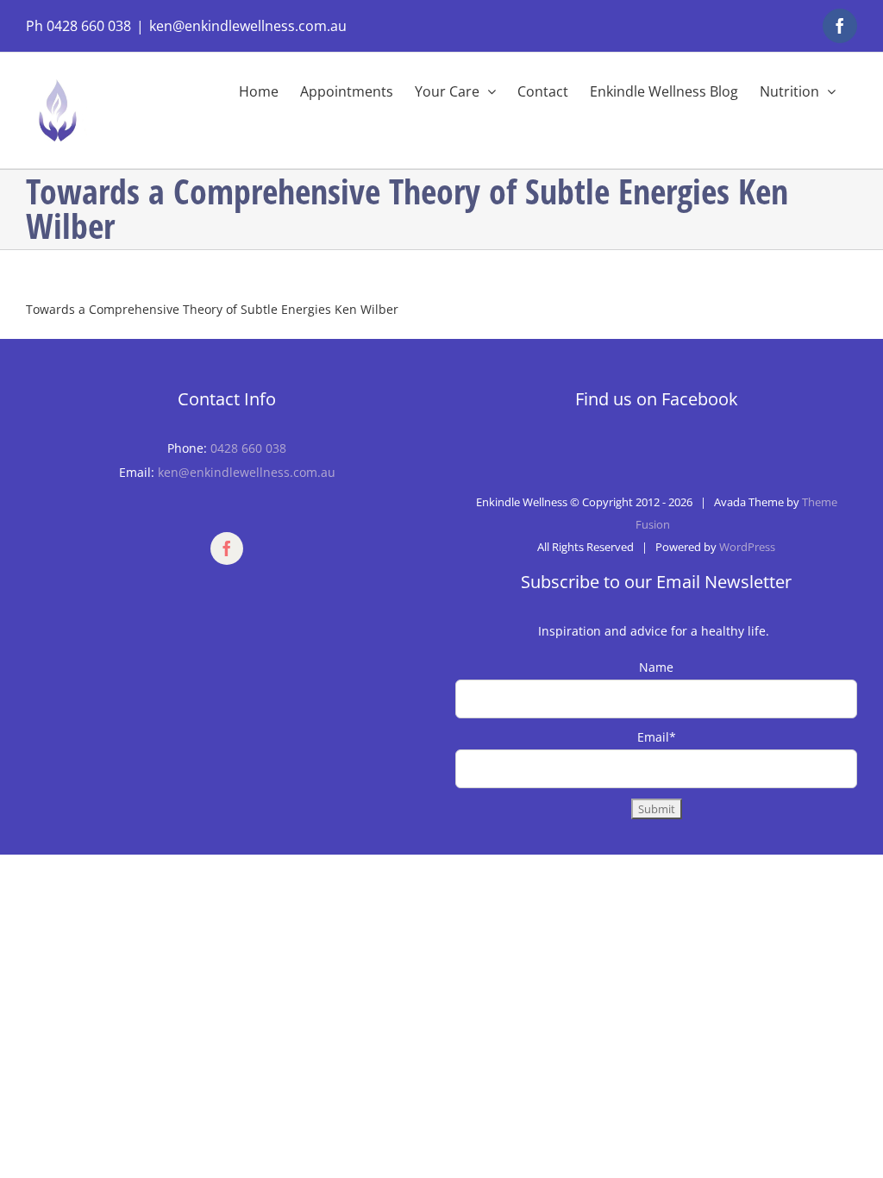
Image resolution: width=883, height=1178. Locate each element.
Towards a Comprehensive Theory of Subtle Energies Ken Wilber (212, 309)
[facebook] (226, 548)
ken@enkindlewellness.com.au (248, 25)
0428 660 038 (248, 448)
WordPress (747, 547)
